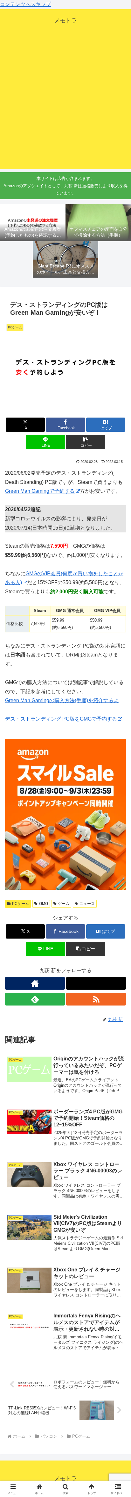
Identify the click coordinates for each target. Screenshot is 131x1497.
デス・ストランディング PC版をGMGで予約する (61, 719)
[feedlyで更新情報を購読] (35, 999)
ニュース (87, 903)
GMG (43, 903)
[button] (85, 442)
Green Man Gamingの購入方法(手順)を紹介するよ (62, 700)
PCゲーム (20, 903)
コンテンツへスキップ (25, 4)
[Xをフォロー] (96, 983)
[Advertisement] (65, 103)
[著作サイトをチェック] (35, 983)
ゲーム (63, 903)
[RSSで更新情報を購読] (96, 999)
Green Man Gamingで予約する (40, 491)
